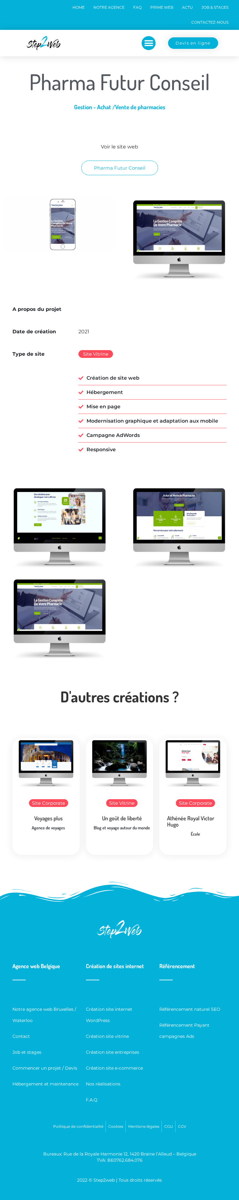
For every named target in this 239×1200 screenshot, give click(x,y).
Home (79, 7)
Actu (187, 7)
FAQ (137, 7)
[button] (149, 43)
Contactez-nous (209, 22)
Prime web (161, 7)
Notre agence (108, 7)
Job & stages (215, 7)
